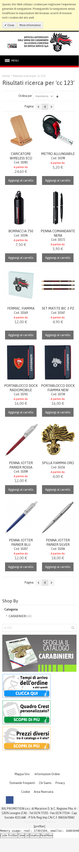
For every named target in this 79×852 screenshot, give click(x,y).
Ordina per (25, 95)
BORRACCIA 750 (20, 231)
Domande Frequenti (22, 783)
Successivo (51, 107)
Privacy (60, 783)
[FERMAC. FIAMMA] (21, 285)
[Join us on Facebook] (9, 800)
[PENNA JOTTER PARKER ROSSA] (21, 440)
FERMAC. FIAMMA (20, 308)
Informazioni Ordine (47, 774)
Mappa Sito (22, 774)
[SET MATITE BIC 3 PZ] (58, 285)
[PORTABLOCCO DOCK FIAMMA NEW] (58, 362)
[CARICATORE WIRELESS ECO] (21, 130)
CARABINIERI (17, 616)
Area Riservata (43, 791)
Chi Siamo (45, 783)
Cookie (25, 791)
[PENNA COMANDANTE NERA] (58, 208)
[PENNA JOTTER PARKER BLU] (21, 517)
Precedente (38, 107)
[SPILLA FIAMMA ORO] (58, 440)
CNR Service (48, 822)
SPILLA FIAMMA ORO (58, 463)
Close (10, 25)
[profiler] (39, 826)
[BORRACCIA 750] (21, 208)
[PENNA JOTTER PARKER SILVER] (58, 517)
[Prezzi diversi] (26, 728)
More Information (30, 25)
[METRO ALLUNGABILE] (58, 130)
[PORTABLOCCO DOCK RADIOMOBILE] (21, 362)
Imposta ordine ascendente (57, 96)
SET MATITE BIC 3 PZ (58, 308)
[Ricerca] (72, 628)
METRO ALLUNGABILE (58, 154)
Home (6, 75)
